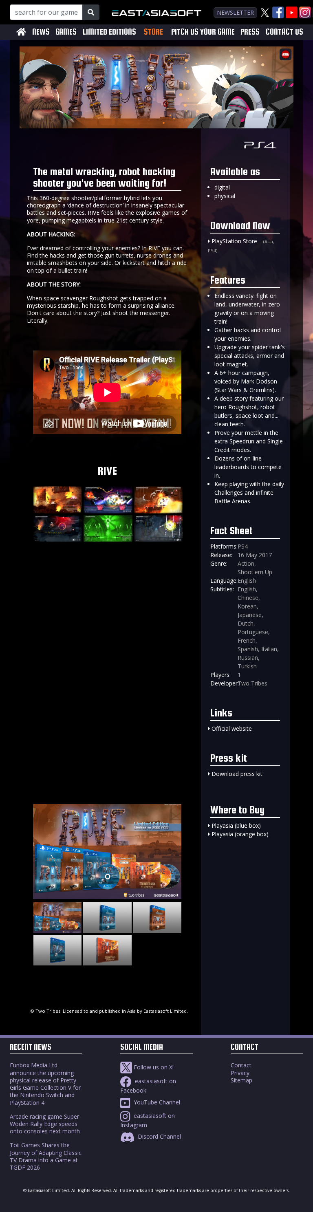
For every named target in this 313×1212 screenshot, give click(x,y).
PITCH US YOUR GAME (203, 32)
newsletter (235, 12)
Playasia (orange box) (240, 834)
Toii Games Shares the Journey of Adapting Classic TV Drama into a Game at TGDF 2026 (46, 1156)
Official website (232, 728)
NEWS (41, 32)
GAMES (66, 32)
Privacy (240, 1073)
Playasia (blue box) (236, 825)
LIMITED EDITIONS (109, 32)
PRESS (250, 32)
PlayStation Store (234, 241)
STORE (153, 31)
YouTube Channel (156, 1102)
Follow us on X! (153, 1067)
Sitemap (241, 1080)
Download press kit (237, 774)
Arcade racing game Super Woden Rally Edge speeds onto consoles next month (45, 1124)
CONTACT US (284, 32)
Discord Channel (158, 1136)
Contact (241, 1065)
